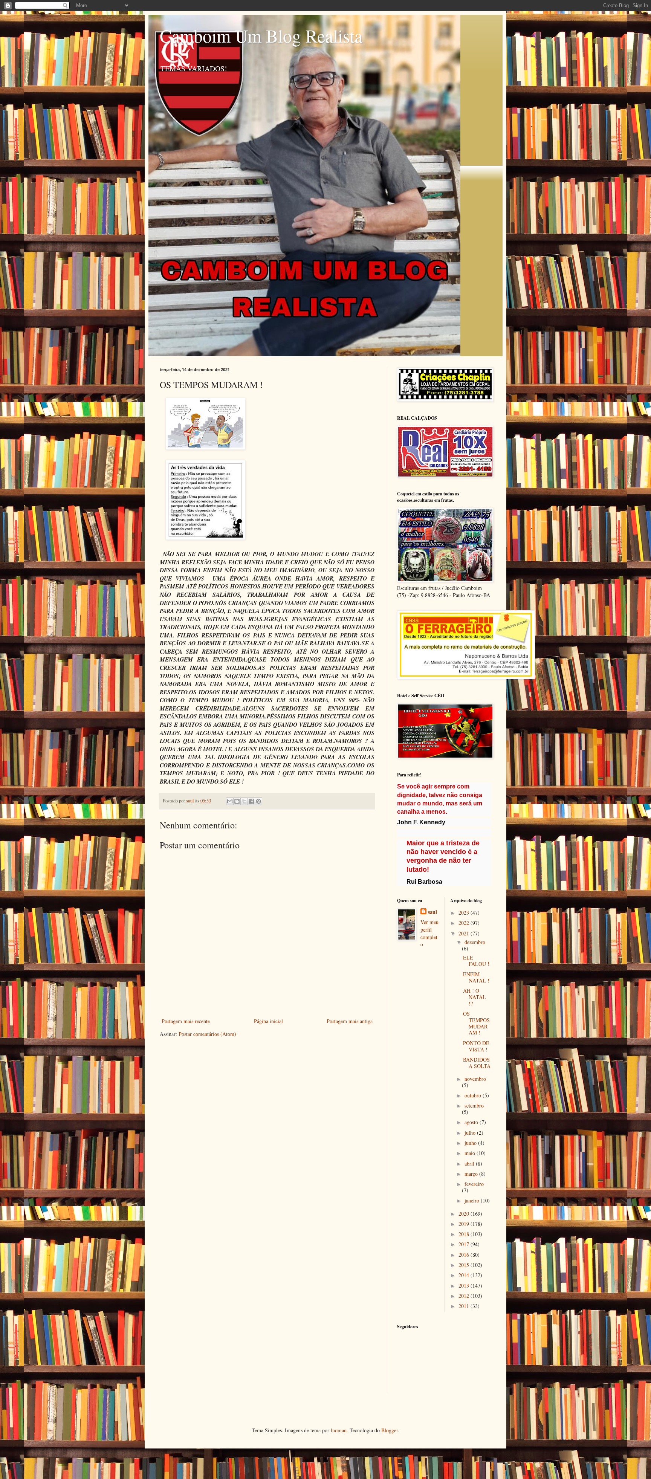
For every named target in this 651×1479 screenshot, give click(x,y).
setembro (474, 1105)
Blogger (389, 1430)
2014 (464, 1275)
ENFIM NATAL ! (476, 977)
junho (471, 1142)
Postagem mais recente (186, 1021)
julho (471, 1132)
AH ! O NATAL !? (474, 997)
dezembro (475, 942)
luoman (339, 1430)
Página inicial (268, 1021)
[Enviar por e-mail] (230, 801)
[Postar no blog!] (237, 801)
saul (432, 912)
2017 (464, 1244)
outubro (474, 1095)
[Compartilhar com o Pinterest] (258, 801)
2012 (464, 1295)
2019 (464, 1223)
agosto (472, 1122)
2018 (464, 1234)
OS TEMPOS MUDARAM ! (476, 1023)
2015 (464, 1264)
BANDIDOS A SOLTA (477, 1063)
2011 (464, 1305)
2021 (464, 933)
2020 (464, 1213)
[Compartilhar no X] (244, 801)
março (472, 1173)
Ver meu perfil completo (429, 933)
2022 (464, 922)
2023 (464, 912)
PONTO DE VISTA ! (476, 1046)
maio (471, 1153)
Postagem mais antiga (350, 1021)
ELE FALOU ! (476, 960)
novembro (475, 1078)
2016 (464, 1254)
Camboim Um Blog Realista (261, 35)
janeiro (473, 1200)
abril (470, 1163)
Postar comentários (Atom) (207, 1033)
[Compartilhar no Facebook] (251, 801)
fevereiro (474, 1183)
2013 (464, 1285)
